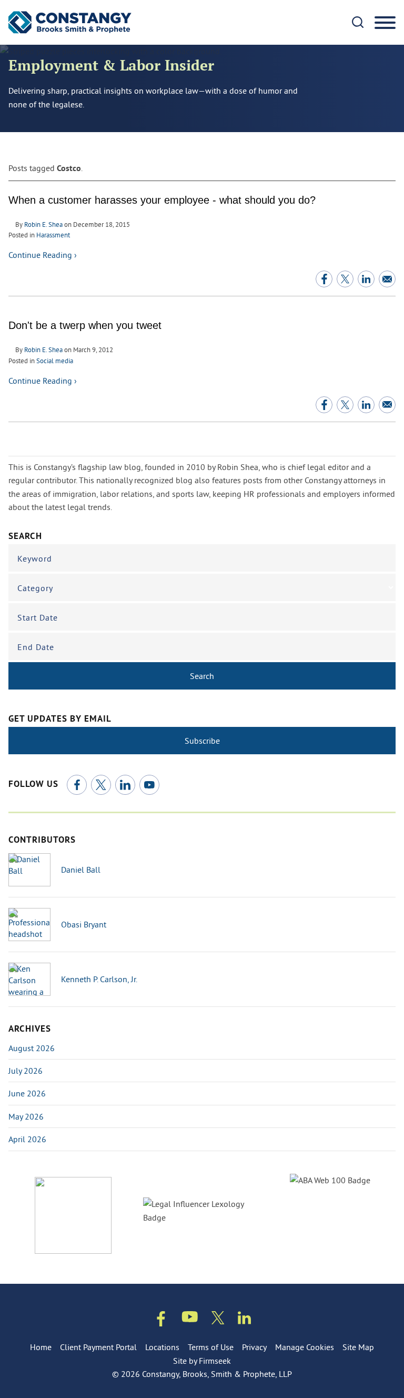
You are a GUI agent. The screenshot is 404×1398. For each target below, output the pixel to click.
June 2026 (27, 1093)
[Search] (357, 22)
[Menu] (385, 23)
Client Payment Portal (98, 1347)
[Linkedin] (244, 1320)
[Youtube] (189, 1319)
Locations (162, 1347)
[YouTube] (149, 785)
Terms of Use (211, 1347)
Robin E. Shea (43, 224)
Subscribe (202, 740)
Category (35, 588)
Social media (54, 360)
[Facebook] (77, 785)
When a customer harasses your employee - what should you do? (162, 200)
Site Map (358, 1347)
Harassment (53, 235)
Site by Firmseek (202, 1360)
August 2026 (31, 1048)
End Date (35, 647)
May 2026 (26, 1116)
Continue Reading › (42, 254)
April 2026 (27, 1139)
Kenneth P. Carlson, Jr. (99, 979)
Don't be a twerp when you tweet (84, 325)
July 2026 (25, 1070)
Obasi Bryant (83, 924)
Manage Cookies (304, 1347)
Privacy (254, 1347)
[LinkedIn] (125, 785)
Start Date (37, 617)
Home (41, 1347)
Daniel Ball (80, 869)
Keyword (34, 558)
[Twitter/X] (101, 785)
